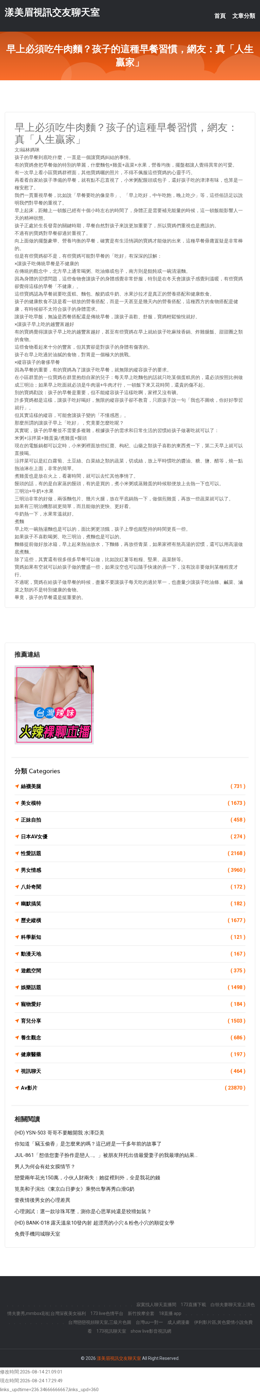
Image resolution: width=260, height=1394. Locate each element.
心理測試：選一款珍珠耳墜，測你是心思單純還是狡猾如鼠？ (83, 1211)
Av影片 (133, 1088)
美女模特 (133, 803)
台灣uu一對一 (149, 1322)
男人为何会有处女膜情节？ (45, 1167)
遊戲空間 (133, 971)
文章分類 (243, 16)
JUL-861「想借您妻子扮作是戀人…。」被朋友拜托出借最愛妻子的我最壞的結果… (106, 1155)
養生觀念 (133, 1038)
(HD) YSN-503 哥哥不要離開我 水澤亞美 (59, 1133)
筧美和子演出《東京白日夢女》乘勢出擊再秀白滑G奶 (74, 1189)
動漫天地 (133, 954)
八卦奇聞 (133, 887)
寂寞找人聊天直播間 (156, 1304)
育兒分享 (133, 1021)
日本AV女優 (133, 837)
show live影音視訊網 (151, 1331)
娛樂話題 (133, 987)
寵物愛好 (133, 1004)
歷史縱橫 (133, 920)
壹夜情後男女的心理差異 (42, 1200)
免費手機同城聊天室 (37, 1234)
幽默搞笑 (133, 904)
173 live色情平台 (106, 1313)
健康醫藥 (133, 1054)
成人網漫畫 (178, 1322)
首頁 (220, 16)
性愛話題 (133, 853)
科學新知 (133, 937)
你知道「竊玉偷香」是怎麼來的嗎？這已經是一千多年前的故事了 (88, 1144)
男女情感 (133, 870)
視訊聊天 (133, 1071)
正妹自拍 (133, 820)
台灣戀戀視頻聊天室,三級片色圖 (99, 1322)
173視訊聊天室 (111, 1331)
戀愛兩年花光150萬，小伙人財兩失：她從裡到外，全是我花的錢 (87, 1178)
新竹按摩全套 (141, 1313)
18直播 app (170, 1313)
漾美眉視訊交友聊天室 (52, 12)
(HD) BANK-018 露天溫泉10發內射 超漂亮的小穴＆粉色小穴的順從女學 (94, 1223)
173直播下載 (193, 1304)
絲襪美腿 (133, 786)
